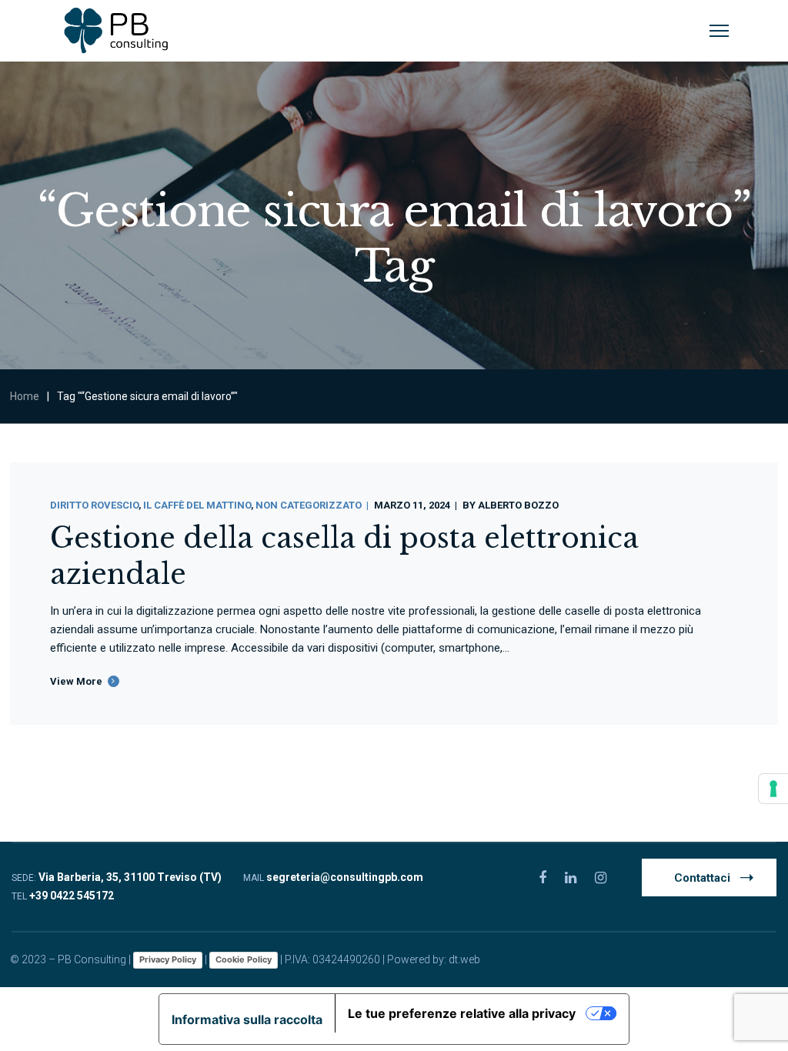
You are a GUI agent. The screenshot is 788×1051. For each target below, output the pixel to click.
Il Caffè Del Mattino (197, 505)
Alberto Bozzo (518, 505)
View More (76, 681)
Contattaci (702, 878)
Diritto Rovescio (94, 505)
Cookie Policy (243, 959)
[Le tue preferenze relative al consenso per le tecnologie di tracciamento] (773, 788)
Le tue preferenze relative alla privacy (462, 1013)
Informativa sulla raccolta (247, 1019)
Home (24, 396)
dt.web (464, 959)
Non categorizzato (308, 505)
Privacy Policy (167, 959)
